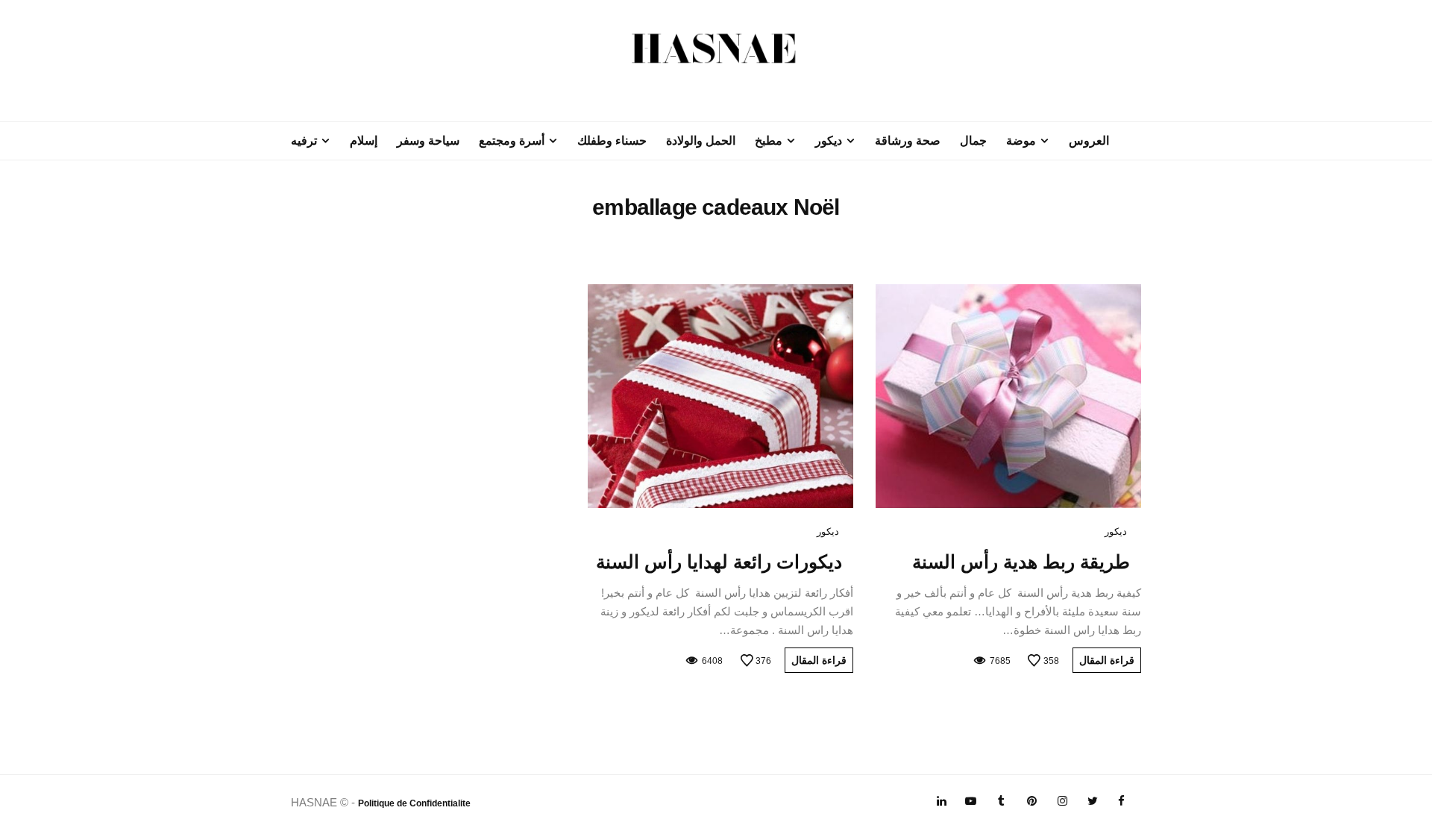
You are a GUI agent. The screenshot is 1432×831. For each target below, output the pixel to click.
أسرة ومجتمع (511, 140)
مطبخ (768, 140)
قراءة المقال (1106, 660)
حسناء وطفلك (612, 140)
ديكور (828, 140)
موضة (1021, 140)
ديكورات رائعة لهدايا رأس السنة (719, 561)
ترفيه (304, 140)
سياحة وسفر (428, 140)
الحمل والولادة (700, 140)
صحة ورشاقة (907, 140)
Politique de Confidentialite (414, 803)
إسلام (363, 140)
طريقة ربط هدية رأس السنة (1021, 561)
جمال (973, 140)
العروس (1089, 140)
